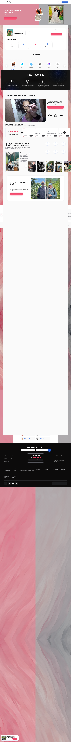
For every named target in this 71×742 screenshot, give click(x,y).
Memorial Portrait (46, 467)
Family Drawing (62, 467)
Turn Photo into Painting (55, 469)
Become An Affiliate (6, 461)
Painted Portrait (53, 467)
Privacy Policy (12, 455)
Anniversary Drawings (62, 469)
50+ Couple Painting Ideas (7, 470)
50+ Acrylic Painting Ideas (23, 467)
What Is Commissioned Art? (15, 474)
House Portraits (38, 469)
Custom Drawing (46, 469)
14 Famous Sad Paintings (31, 470)
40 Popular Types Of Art (7, 467)
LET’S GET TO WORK (55, 107)
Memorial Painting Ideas (31, 474)
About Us (5, 455)
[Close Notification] (17, 736)
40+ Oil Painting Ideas (14, 470)
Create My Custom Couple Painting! (10, 18)
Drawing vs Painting (6, 474)
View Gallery (12, 69)
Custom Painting (38, 467)
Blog (11, 458)
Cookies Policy (5, 458)
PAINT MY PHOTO (56, 34)
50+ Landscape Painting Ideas (23, 470)
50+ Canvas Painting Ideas (31, 467)
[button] (6, 66)
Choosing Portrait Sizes (22, 474)
